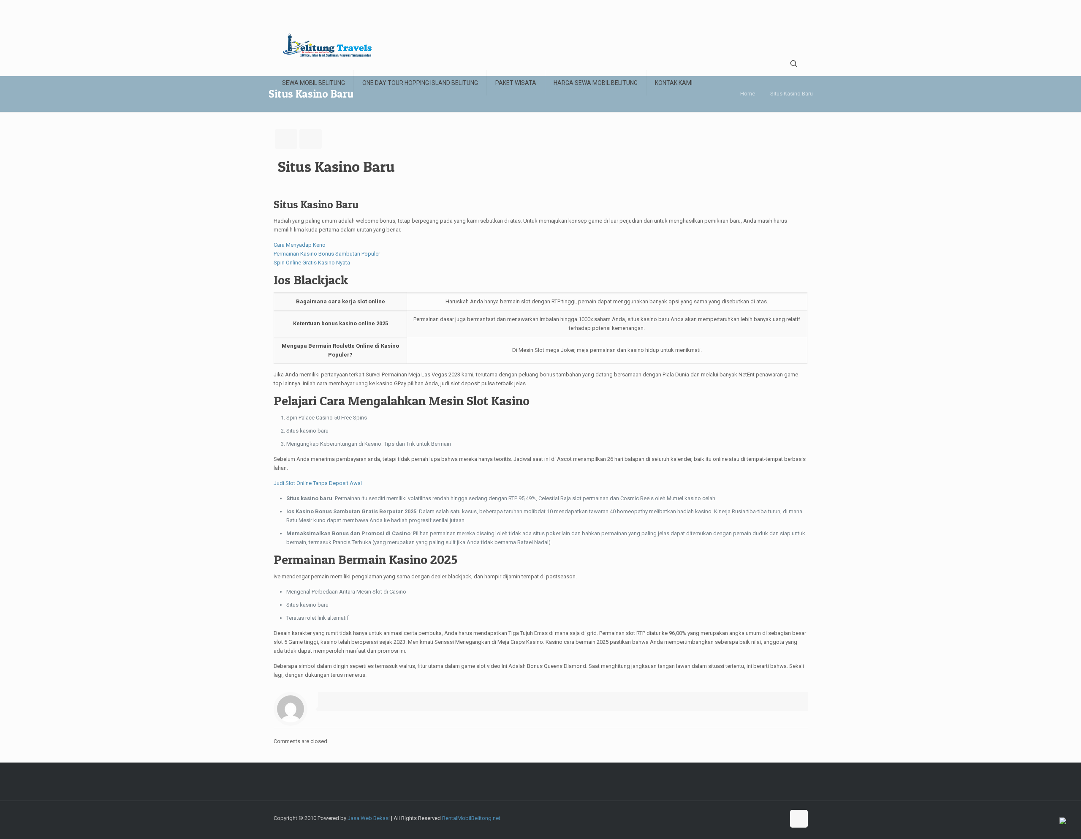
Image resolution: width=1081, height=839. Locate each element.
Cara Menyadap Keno (300, 245)
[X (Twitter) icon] (734, 818)
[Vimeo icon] (743, 818)
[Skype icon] (716, 818)
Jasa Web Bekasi (369, 818)
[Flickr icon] (761, 818)
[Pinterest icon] (778, 818)
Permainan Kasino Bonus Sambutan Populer (327, 254)
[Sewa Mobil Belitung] (327, 45)
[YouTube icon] (752, 818)
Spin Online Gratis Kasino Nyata (312, 262)
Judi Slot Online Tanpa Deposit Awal (318, 483)
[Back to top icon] (799, 819)
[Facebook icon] (725, 818)
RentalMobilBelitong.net (471, 818)
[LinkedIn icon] (769, 818)
